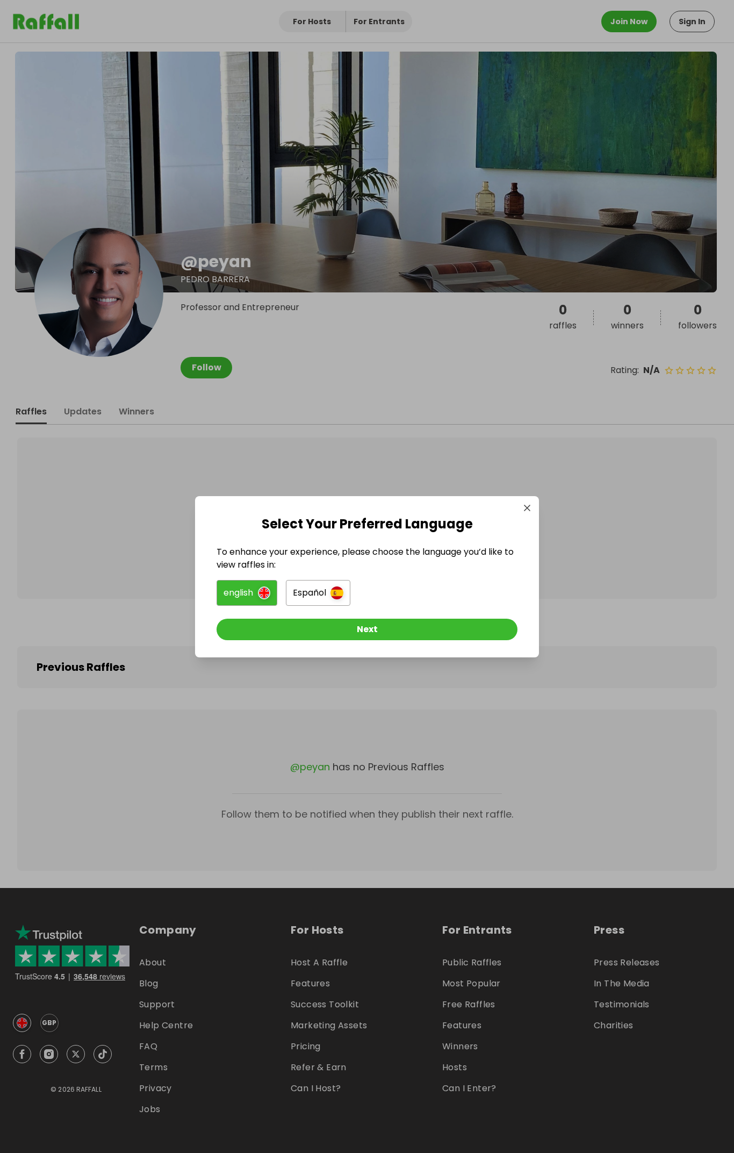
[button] (247, 593)
